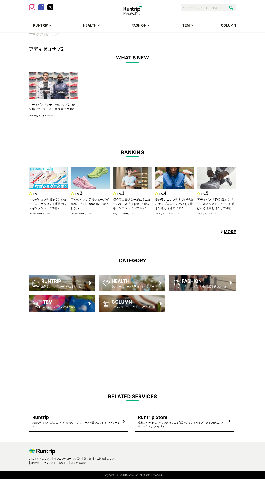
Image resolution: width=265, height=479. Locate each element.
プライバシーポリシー (55, 462)
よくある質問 (78, 462)
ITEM (186, 25)
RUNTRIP (40, 25)
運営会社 (36, 462)
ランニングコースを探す (67, 458)
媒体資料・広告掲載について (100, 458)
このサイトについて (40, 458)
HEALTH (89, 25)
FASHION (139, 25)
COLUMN (228, 25)
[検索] (231, 8)
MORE (230, 231)
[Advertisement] (132, 349)
